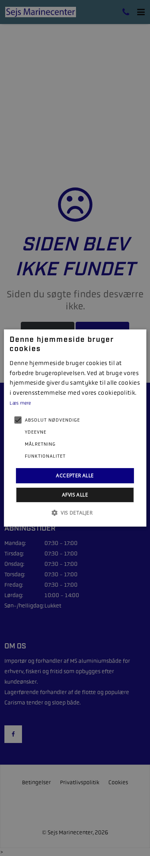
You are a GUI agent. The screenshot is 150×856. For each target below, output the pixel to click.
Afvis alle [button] (75, 494)
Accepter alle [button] (75, 475)
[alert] (75, 428)
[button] (75, 513)
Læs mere (20, 403)
